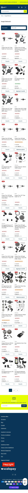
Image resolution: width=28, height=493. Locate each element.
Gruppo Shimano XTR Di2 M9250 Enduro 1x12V (7, 344)
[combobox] (14, 11)
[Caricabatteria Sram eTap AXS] (20, 334)
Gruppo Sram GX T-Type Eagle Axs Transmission (7, 48)
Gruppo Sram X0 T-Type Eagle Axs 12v (20, 196)
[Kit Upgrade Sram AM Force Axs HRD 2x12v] (7, 277)
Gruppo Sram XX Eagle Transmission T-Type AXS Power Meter (7, 197)
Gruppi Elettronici (8, 15)
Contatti (3, 425)
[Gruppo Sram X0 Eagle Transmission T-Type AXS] (20, 129)
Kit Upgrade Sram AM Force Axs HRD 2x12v (6, 286)
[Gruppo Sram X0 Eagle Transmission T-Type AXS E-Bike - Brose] (20, 247)
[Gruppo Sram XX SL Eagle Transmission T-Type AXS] (7, 247)
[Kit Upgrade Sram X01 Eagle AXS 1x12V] (7, 158)
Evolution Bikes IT (8, 479)
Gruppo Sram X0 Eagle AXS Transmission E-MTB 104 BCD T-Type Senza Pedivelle (20, 227)
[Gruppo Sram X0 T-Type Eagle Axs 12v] (20, 186)
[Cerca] (25, 11)
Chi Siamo (3, 419)
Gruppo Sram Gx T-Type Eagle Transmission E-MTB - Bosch (7, 80)
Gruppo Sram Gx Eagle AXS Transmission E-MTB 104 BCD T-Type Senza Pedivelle (20, 49)
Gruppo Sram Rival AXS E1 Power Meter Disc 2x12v (7, 316)
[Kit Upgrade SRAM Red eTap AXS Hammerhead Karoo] (20, 363)
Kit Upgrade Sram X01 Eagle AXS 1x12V (7, 167)
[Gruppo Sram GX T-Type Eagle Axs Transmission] (7, 39)
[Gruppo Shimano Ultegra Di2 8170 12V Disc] (20, 306)
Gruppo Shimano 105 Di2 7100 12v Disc (20, 167)
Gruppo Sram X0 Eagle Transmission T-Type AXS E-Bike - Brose (20, 258)
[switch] (25, 483)
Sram (3, 45)
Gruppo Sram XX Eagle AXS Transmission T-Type (7, 139)
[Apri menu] (25, 7)
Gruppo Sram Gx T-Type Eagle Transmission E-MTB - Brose (7, 110)
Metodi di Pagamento (6, 450)
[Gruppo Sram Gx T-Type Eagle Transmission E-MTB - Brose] (7, 99)
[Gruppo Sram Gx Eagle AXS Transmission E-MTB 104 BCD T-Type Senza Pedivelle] (20, 39)
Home (2, 15)
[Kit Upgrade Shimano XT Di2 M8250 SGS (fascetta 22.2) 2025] (7, 216)
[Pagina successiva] (17, 390)
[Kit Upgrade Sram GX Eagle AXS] (20, 70)
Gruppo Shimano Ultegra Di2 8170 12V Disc (20, 315)
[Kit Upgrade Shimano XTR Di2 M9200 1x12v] (7, 363)
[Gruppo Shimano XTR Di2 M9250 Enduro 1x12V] (7, 334)
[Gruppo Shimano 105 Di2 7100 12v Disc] (20, 158)
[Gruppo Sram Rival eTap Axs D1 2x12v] (20, 277)
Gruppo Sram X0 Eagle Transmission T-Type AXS (20, 139)
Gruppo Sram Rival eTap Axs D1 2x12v (20, 286)
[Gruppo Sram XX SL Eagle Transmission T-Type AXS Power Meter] (20, 99)
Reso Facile (3, 453)
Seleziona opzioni (20, 149)
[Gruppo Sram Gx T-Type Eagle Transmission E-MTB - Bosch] (7, 70)
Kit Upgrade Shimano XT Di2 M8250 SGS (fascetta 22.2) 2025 (7, 226)
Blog (2, 422)
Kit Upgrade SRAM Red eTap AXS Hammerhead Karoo (20, 373)
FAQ (2, 456)
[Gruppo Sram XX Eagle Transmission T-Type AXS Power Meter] (7, 186)
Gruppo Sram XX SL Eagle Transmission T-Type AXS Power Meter (20, 110)
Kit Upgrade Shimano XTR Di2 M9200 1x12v (7, 372)
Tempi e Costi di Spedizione (7, 447)
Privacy (3, 438)
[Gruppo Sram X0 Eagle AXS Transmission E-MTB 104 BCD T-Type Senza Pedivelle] (20, 216)
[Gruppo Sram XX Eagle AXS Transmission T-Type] (7, 129)
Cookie (2, 441)
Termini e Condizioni (5, 435)
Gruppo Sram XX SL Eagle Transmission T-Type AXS (7, 257)
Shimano (16, 165)
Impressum (3, 428)
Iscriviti (24, 405)
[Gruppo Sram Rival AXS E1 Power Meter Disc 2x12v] (7, 306)
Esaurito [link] (7, 61)
